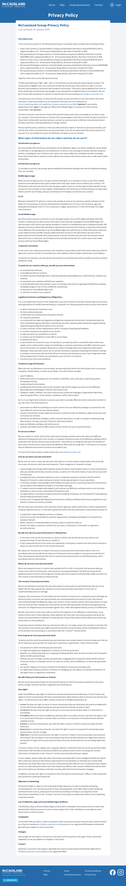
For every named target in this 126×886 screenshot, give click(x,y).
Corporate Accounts (79, 4)
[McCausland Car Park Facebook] (113, 875)
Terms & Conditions (93, 871)
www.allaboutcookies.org (69, 452)
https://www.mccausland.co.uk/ (60, 104)
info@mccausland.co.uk (93, 94)
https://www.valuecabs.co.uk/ (30, 104)
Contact (98, 4)
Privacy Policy (90, 874)
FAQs (62, 4)
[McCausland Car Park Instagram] (121, 875)
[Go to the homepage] (13, 5)
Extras (52, 4)
